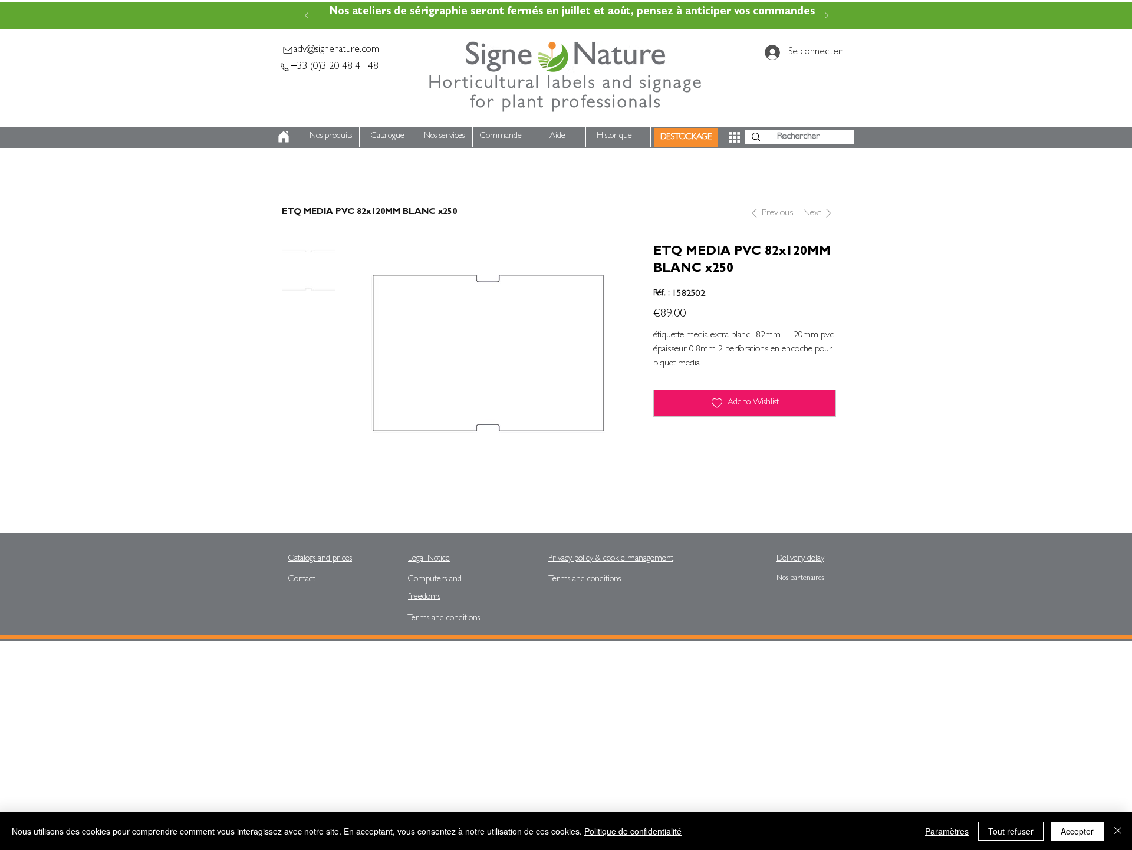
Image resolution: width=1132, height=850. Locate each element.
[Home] (283, 136)
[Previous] (307, 16)
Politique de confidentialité (633, 831)
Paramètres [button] (947, 831)
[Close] (1118, 831)
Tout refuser (1011, 831)
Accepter (1077, 831)
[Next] (827, 16)
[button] (734, 137)
